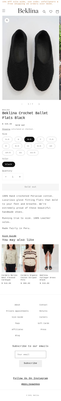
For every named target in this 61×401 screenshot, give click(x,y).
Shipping (6, 129)
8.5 (17, 146)
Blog (17, 336)
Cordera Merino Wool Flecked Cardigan (9, 277)
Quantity (7, 171)
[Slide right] (39, 104)
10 (50, 146)
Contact (43, 305)
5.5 (7, 139)
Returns (43, 311)
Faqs (17, 323)
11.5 (32, 153)
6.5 (29, 139)
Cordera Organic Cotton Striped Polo (29, 277)
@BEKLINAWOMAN (30, 384)
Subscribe (30, 363)
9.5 (39, 146)
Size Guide (9, 236)
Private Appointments (17, 311)
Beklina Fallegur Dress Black (48, 277)
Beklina (36, 395)
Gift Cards (43, 323)
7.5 (51, 139)
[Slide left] (22, 104)
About (17, 305)
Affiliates (17, 330)
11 (20, 153)
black (8, 164)
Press (43, 330)
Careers (43, 317)
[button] (3, 10)
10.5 (8, 153)
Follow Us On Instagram (30, 378)
